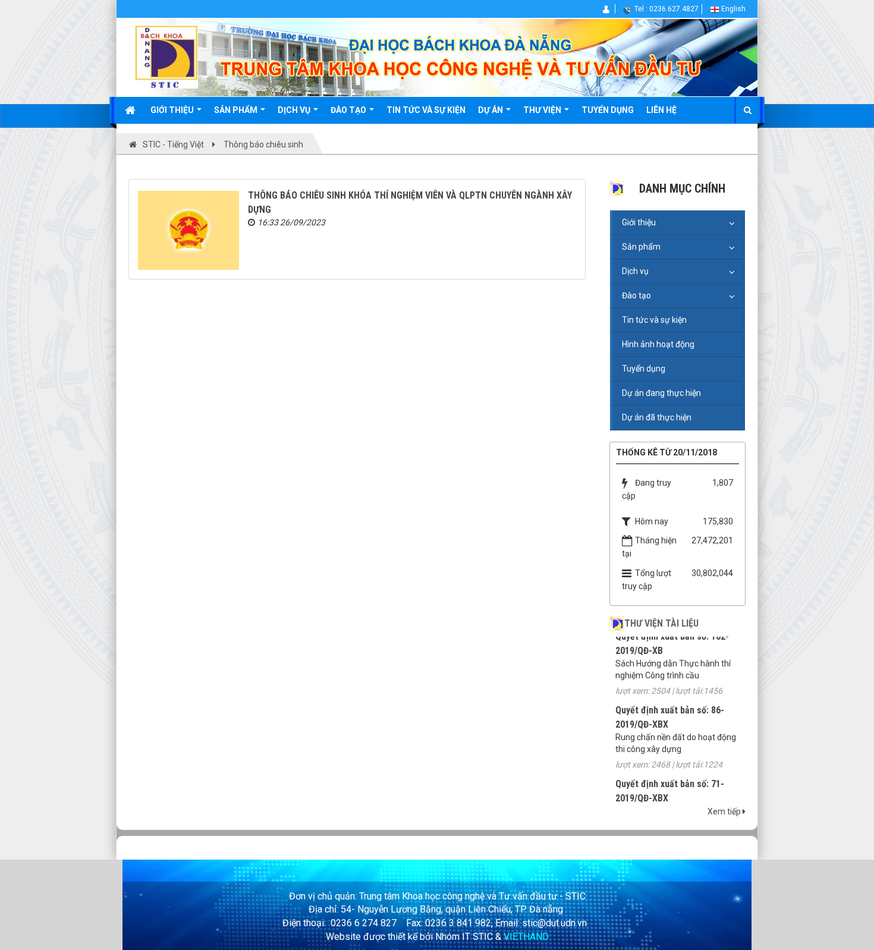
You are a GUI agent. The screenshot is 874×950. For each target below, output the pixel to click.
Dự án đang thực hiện (661, 393)
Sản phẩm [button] (236, 110)
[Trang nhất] (131, 110)
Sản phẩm (641, 246)
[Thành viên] (607, 9)
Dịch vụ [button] (295, 110)
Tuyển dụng (643, 368)
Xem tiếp (725, 811)
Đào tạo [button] (349, 110)
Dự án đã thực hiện (656, 417)
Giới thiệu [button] (173, 110)
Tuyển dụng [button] (607, 110)
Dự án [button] (491, 110)
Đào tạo (636, 295)
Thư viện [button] (543, 110)
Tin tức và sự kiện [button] (426, 110)
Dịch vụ (635, 271)
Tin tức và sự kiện (654, 320)
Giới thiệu (639, 222)
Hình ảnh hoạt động (658, 344)
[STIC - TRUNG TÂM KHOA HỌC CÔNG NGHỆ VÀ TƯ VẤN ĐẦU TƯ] (166, 56)
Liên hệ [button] (661, 110)
